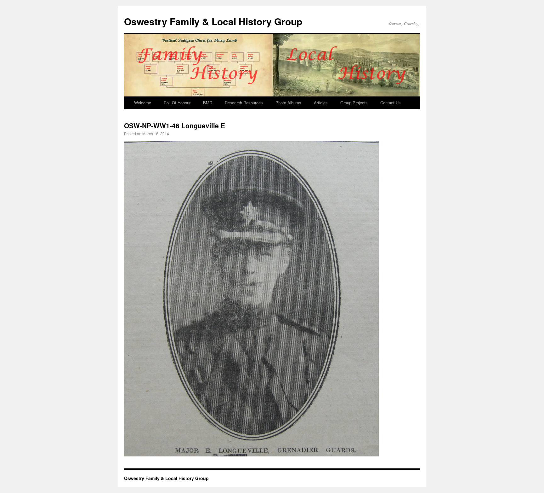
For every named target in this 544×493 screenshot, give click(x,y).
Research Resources (244, 103)
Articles (321, 103)
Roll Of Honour (177, 103)
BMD (207, 103)
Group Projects (354, 103)
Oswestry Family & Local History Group (213, 21)
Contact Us (390, 103)
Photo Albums (288, 103)
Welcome (142, 103)
